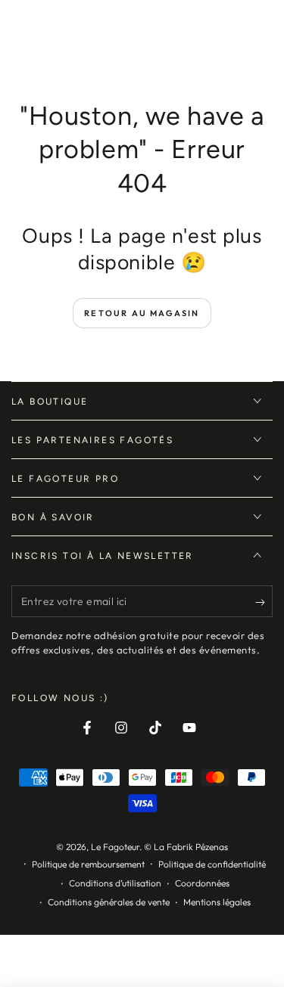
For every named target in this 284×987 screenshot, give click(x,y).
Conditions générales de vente (109, 902)
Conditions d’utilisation (115, 883)
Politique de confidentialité (212, 864)
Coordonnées (202, 883)
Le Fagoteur (115, 846)
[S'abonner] (264, 602)
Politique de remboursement (88, 864)
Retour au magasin (141, 313)
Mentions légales (217, 902)
